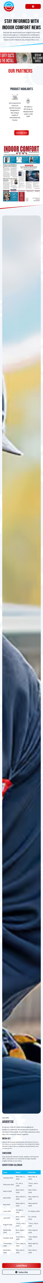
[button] (33, 6)
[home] (7, 6)
